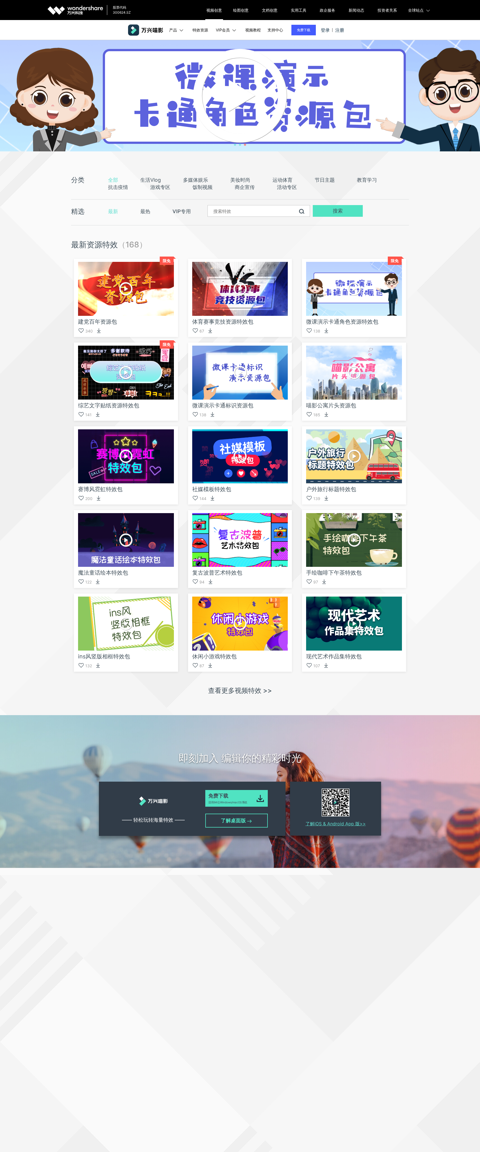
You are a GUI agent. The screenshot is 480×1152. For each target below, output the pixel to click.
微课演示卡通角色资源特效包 (342, 321)
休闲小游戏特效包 (214, 656)
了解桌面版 (234, 820)
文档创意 (270, 10)
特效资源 (200, 30)
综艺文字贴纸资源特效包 (108, 405)
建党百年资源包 (97, 321)
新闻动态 (356, 10)
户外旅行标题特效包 (331, 489)
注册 (339, 30)
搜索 (338, 211)
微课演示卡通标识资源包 (222, 405)
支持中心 (275, 30)
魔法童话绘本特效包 (103, 572)
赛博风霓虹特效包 (100, 489)
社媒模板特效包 (211, 489)
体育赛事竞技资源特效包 (222, 321)
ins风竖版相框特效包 (104, 656)
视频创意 (214, 10)
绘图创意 (241, 10)
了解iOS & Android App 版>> (336, 823)
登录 (325, 30)
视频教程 (253, 30)
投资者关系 (387, 10)
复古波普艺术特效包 (217, 572)
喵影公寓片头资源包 (331, 405)
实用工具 (298, 10)
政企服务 (327, 10)
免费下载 (303, 30)
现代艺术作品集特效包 (334, 656)
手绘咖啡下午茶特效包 (334, 572)
